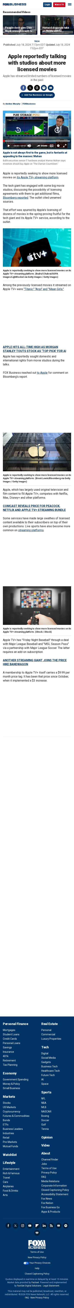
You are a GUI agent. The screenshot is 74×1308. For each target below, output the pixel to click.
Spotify (66, 1226)
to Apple (42, 372)
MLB (43, 1107)
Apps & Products (50, 1211)
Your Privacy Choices (39, 1263)
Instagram (23, 1226)
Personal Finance (15, 1024)
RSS (51, 1226)
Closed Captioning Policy (55, 1189)
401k (5, 1056)
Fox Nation (47, 1203)
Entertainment (11, 1168)
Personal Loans (11, 1043)
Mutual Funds (10, 1146)
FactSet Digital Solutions (29, 1285)
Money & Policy (11, 1083)
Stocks (7, 1102)
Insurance (8, 1051)
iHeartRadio (37, 1233)
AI (42, 1079)
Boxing (45, 1115)
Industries (8, 1133)
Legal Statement (51, 1285)
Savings (7, 1047)
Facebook (23, 88)
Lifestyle (9, 1163)
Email (51, 88)
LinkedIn (44, 1226)
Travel (6, 1177)
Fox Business (14, 4)
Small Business (11, 1088)
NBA (43, 1102)
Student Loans (11, 1034)
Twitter (30, 88)
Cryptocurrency (11, 1111)
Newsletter (58, 1226)
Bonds (6, 1120)
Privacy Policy (49, 1172)
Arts (5, 1195)
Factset (35, 1282)
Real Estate (49, 1024)
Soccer (45, 1120)
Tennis (45, 1128)
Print (44, 88)
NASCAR (46, 1111)
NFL (43, 1098)
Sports (46, 1092)
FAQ (43, 1176)
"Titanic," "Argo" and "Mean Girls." (44, 289)
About (45, 1153)
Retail (6, 1137)
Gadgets (46, 1062)
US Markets (9, 1107)
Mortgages (9, 1030)
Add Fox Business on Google (38, 95)
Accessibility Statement (54, 1194)
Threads (37, 88)
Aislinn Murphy (13, 104)
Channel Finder (49, 1159)
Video (45, 1145)
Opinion (47, 1137)
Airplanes (8, 1186)
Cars (5, 1182)
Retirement (9, 1060)
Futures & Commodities (16, 1115)
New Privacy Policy (37, 1257)
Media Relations (50, 1181)
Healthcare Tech (50, 1070)
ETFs (5, 1124)
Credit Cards (10, 1038)
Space (44, 1083)
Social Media (48, 1057)
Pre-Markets (10, 1142)
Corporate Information (54, 1185)
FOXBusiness (29, 104)
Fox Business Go (50, 1207)
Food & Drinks (10, 1190)
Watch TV (59, 4)
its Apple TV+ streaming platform (37, 177)
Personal (46, 1030)
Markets (9, 1097)
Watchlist (10, 1155)
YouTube (30, 1226)
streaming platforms (31, 530)
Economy (10, 1073)
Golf (43, 1124)
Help (37, 1268)
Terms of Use (49, 1168)
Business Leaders (13, 1128)
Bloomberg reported (15, 197)
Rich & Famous (11, 1173)
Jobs (44, 1163)
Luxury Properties (51, 1038)
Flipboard (37, 1226)
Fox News (46, 1198)
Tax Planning (10, 1064)
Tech (36, 41)
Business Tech (49, 1066)
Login (47, 4)
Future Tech (48, 1075)
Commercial (48, 1034)
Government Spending (15, 1079)
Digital (44, 1053)
